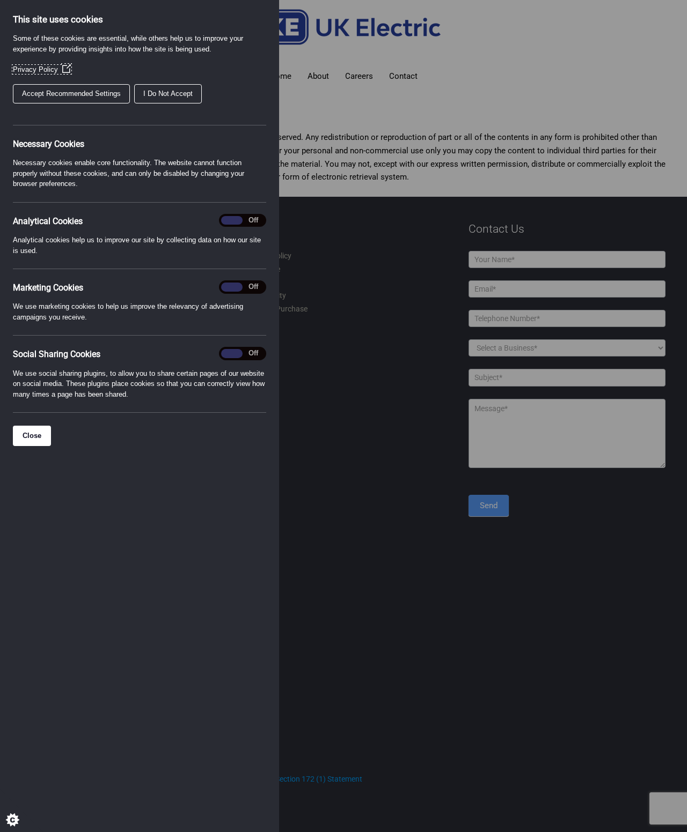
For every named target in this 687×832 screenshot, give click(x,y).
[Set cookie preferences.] (21, 810)
